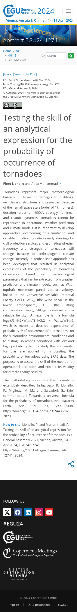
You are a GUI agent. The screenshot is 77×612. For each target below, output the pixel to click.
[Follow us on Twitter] (7, 513)
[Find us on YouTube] (49, 513)
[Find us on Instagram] (39, 513)
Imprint (14, 605)
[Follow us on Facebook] (18, 513)
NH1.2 (11, 55)
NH (18, 51)
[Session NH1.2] (25, 74)
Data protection (39, 605)
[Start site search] (71, 56)
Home (7, 51)
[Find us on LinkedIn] (28, 513)
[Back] (7, 74)
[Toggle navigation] (68, 11)
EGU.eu (63, 605)
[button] (43, 55)
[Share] (70, 465)
